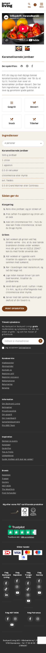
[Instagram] (17, 587)
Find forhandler (9, 493)
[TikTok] (6, 589)
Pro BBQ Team (8, 425)
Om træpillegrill (9, 418)
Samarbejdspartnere (11, 422)
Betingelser (7, 407)
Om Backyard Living (11, 404)
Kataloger (6, 445)
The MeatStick (8, 489)
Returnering (7, 384)
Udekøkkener (8, 456)
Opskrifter (6, 448)
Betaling (5, 388)
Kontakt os (7, 370)
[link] (35, 5)
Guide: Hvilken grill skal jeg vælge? (17, 459)
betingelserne (25, 348)
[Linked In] (6, 595)
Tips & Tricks (7, 452)
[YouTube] (17, 593)
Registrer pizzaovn (10, 377)
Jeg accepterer (11, 348)
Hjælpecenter (8, 363)
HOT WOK (6, 486)
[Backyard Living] (7, 5)
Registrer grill (8, 374)
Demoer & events (10, 441)
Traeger (5, 479)
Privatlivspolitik (9, 411)
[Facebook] (6, 583)
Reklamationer (8, 381)
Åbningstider (7, 366)
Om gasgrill (7, 414)
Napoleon (6, 475)
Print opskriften (14, 308)
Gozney (5, 482)
